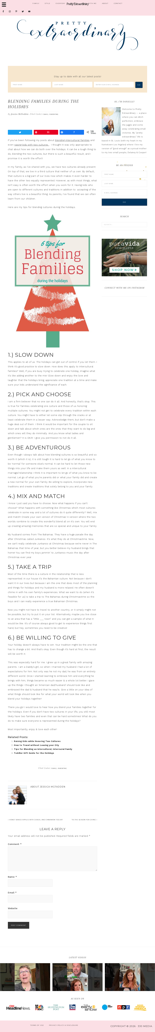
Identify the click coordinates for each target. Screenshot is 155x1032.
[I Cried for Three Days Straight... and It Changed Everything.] (77, 977)
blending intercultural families (72, 140)
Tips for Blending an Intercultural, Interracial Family (43, 749)
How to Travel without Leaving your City (36, 745)
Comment (15, 844)
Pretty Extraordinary (77, 35)
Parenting (53, 114)
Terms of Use (37, 1025)
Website (13, 908)
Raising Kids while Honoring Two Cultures (37, 741)
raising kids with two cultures (31, 144)
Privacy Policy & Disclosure (63, 1025)
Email (12, 892)
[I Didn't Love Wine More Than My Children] (130, 977)
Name (12, 877)
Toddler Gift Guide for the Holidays (34, 753)
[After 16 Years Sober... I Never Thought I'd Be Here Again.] (25, 977)
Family (45, 114)
